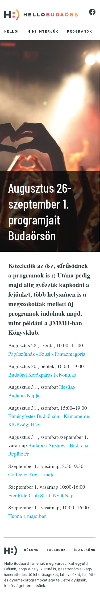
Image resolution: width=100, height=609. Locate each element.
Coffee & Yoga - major (32, 474)
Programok (79, 31)
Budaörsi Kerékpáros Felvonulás (42, 374)
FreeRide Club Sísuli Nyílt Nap (40, 495)
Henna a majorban (27, 516)
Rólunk (31, 549)
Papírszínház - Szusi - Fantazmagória (46, 353)
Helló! (11, 31)
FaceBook (56, 549)
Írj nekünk (84, 549)
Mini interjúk (42, 31)
